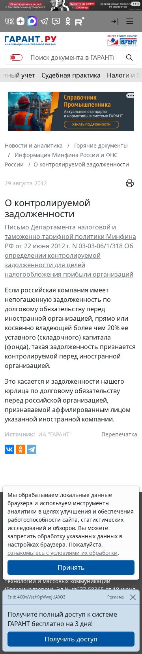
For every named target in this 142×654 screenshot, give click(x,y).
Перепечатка (119, 434)
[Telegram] (31, 449)
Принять (71, 567)
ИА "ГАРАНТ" (55, 434)
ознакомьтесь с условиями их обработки (62, 552)
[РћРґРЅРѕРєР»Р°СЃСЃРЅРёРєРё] (20, 449)
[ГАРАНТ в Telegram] (44, 21)
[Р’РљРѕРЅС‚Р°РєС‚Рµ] (9, 449)
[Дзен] (20, 21)
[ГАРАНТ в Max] (32, 21)
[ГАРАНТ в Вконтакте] (9, 21)
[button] (114, 21)
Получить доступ (71, 639)
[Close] (133, 597)
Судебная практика (71, 75)
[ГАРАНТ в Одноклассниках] (68, 21)
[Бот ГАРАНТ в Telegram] (56, 21)
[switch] (16, 57)
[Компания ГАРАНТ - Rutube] (79, 21)
